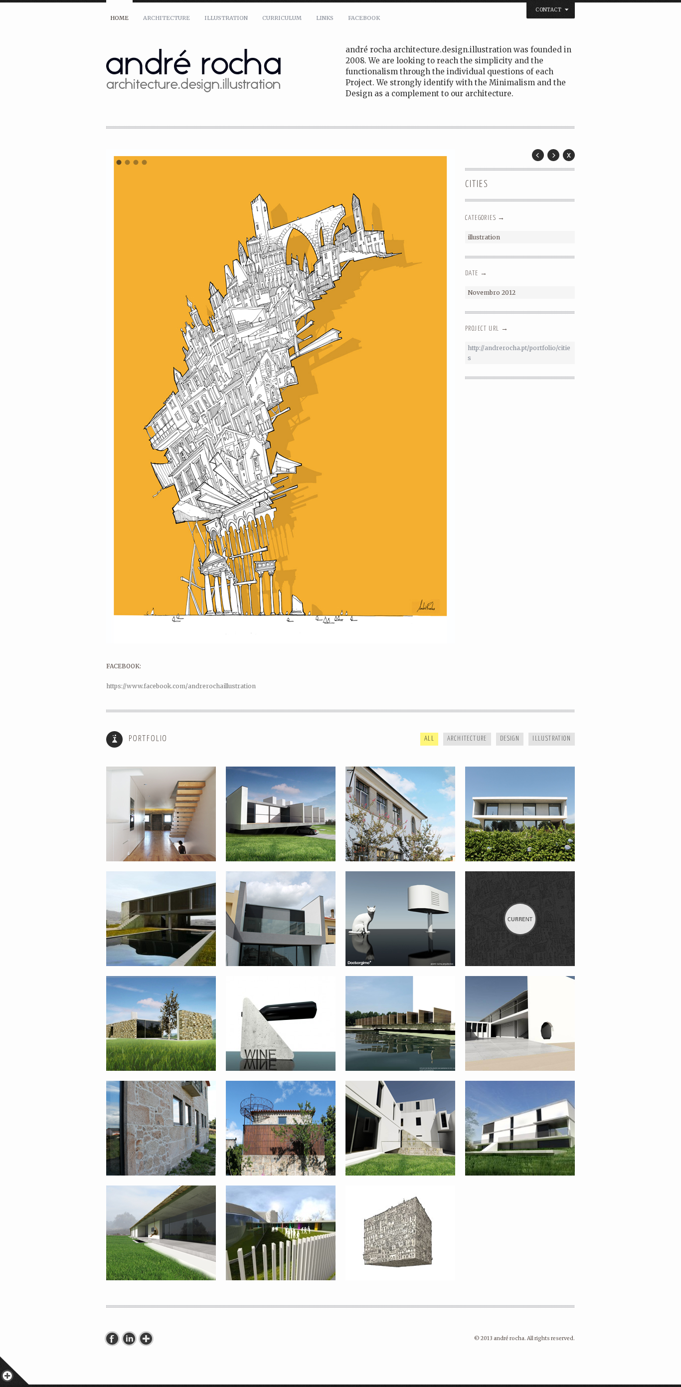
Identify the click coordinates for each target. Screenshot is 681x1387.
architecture (166, 17)
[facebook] (114, 1339)
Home (119, 17)
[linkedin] (131, 1339)
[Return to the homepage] (225, 72)
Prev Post (538, 155)
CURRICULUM (282, 17)
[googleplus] (148, 1339)
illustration (226, 17)
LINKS (325, 17)
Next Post (553, 155)
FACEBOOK (364, 17)
